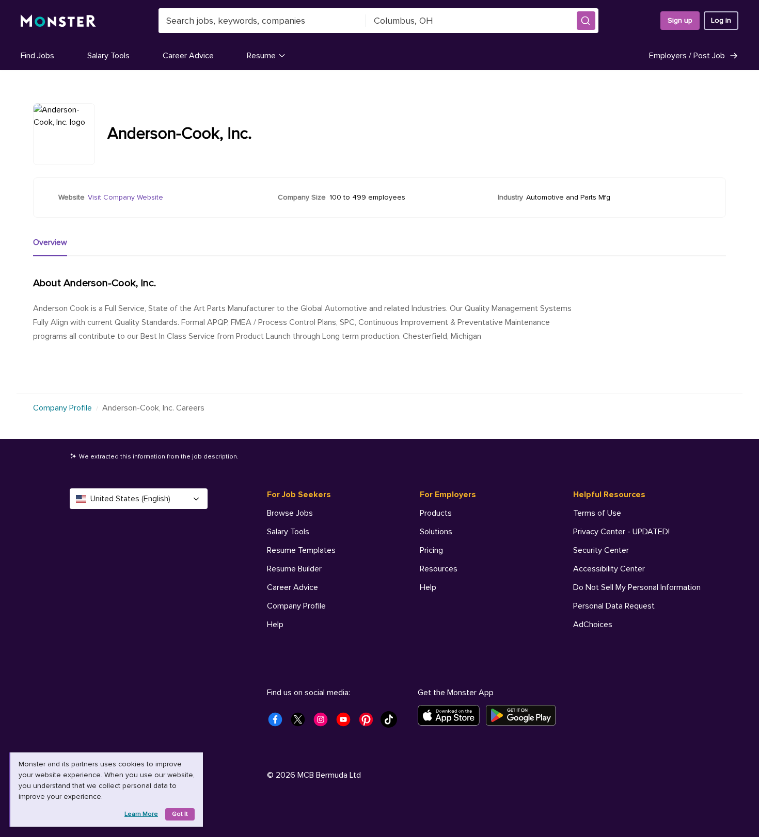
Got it (180, 814)
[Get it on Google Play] (524, 715)
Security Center (601, 550)
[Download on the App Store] (452, 715)
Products (436, 513)
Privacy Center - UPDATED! (621, 532)
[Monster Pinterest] (369, 722)
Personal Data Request (614, 606)
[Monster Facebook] (278, 722)
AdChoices (592, 624)
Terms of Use (597, 513)
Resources (438, 569)
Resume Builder (294, 569)
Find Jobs (37, 56)
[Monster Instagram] (323, 722)
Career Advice (188, 56)
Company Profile (62, 408)
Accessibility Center (609, 569)
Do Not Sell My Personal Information (637, 587)
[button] (586, 20)
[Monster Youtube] (346, 722)
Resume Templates (301, 550)
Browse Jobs (290, 513)
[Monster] (58, 20)
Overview (50, 242)
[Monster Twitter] (301, 722)
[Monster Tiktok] (392, 722)
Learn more (141, 814)
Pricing (431, 550)
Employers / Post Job (687, 56)
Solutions (436, 532)
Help (275, 624)
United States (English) (130, 499)
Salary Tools (108, 56)
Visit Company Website (125, 197)
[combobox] (262, 20)
